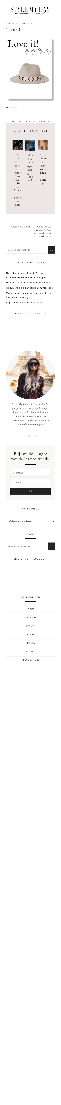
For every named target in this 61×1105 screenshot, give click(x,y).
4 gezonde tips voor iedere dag (24, 302)
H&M (15, 107)
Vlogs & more (31, 660)
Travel (30, 643)
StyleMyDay (30, 10)
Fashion (11, 23)
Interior (30, 651)
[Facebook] (24, 436)
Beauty (31, 626)
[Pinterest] (36, 436)
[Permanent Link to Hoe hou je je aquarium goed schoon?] (30, 150)
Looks (31, 609)
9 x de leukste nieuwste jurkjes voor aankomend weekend (42, 231)
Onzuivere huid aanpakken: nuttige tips (43, 171)
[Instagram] (30, 436)
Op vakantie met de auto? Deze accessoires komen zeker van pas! (17, 179)
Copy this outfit (21, 226)
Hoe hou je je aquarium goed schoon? (30, 168)
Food (30, 634)
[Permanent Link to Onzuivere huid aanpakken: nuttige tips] (43, 149)
